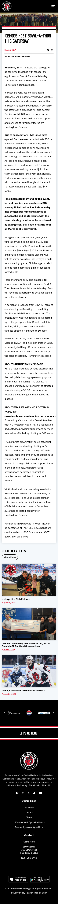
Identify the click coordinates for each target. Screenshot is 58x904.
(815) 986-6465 (29, 858)
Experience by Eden (37, 893)
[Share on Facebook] (48, 50)
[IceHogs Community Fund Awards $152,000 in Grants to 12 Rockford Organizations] (29, 624)
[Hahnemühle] (14, 713)
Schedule (29, 808)
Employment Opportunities (29, 823)
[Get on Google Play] (40, 879)
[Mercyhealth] (44, 713)
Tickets (29, 813)
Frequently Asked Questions (29, 827)
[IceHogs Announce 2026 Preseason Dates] (29, 671)
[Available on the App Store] (18, 879)
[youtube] (40, 793)
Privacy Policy (18, 893)
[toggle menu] (53, 6)
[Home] (6, 6)
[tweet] (52, 50)
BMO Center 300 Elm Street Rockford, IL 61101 (29, 850)
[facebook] (17, 793)
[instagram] (23, 793)
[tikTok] (34, 793)
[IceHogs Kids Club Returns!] (29, 580)
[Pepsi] (29, 713)
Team (29, 818)
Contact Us (29, 842)
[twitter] (28, 793)
